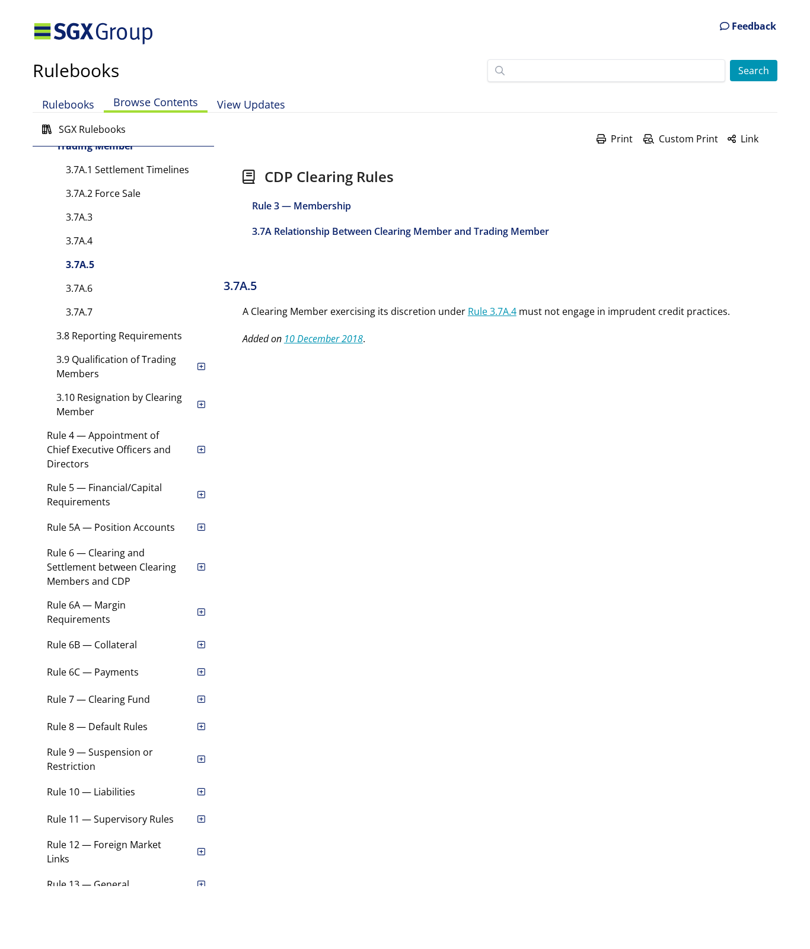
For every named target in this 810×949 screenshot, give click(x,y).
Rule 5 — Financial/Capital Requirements (104, 494)
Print (622, 138)
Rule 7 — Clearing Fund (98, 699)
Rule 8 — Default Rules (97, 726)
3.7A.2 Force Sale (103, 193)
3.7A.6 (79, 288)
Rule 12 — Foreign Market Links (104, 851)
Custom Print (688, 138)
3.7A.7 (79, 312)
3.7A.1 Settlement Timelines (127, 169)
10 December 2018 (323, 338)
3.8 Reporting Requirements (119, 335)
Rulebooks (76, 70)
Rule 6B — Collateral (92, 644)
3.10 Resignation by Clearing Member (119, 404)
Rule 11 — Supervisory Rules (110, 819)
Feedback (752, 26)
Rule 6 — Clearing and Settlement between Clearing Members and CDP (111, 567)
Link (749, 138)
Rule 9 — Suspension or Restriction (100, 759)
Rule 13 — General (88, 884)
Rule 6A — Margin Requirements (86, 612)
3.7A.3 (79, 217)
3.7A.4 (79, 240)
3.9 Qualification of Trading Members (116, 366)
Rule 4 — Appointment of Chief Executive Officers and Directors (109, 449)
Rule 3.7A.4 (492, 311)
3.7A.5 (80, 264)
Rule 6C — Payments (93, 672)
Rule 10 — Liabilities (91, 791)
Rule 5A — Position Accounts (111, 527)
